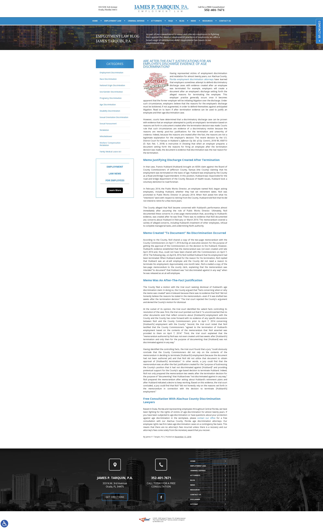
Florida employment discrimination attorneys (191, 79)
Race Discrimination (108, 79)
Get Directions (115, 496)
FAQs (170, 21)
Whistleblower (106, 136)
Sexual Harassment (108, 123)
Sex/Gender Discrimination (111, 91)
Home (95, 21)
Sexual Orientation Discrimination (114, 117)
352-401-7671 (211, 8)
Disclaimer (195, 499)
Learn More (115, 190)
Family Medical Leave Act (110, 151)
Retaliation (104, 130)
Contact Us (225, 21)
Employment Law (112, 21)
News (193, 21)
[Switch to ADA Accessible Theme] (4, 523)
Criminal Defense (136, 21)
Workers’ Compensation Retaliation (110, 143)
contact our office (206, 418)
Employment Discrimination (111, 72)
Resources (208, 21)
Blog (181, 21)
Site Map (194, 504)
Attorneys (156, 21)
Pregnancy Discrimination (111, 98)
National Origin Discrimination (112, 85)
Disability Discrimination (110, 110)
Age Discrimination (108, 104)
